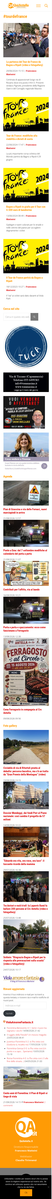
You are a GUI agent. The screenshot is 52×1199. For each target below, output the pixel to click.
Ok (26, 1192)
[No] (48, 1187)
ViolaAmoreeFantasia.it (19, 1022)
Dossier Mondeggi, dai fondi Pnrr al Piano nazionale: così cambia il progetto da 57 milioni (25, 816)
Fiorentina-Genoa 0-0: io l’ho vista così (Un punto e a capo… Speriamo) (26, 1050)
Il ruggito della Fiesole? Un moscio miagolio (26, 1034)
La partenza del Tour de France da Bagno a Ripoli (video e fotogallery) (24, 63)
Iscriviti (9, 1013)
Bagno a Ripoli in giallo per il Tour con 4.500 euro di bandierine (25, 208)
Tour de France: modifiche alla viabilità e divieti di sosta (21, 137)
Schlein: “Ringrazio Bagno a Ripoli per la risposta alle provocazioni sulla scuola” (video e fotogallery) (24, 960)
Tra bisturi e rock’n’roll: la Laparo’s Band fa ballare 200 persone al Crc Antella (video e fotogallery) (25, 909)
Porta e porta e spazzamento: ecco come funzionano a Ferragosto (24, 629)
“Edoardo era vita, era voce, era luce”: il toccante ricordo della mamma (23, 862)
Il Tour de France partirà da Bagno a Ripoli (24, 279)
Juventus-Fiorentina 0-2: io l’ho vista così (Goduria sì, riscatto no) (25, 1043)
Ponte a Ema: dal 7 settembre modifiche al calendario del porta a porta (25, 552)
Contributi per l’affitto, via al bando (21, 589)
